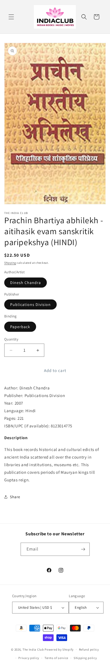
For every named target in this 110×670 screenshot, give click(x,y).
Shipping (10, 263)
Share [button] (15, 496)
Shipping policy (85, 658)
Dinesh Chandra (25, 282)
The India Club (33, 649)
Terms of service (56, 658)
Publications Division (30, 304)
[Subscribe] (83, 549)
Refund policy (89, 649)
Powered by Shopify (59, 649)
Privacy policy (28, 658)
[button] (11, 17)
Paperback (20, 326)
